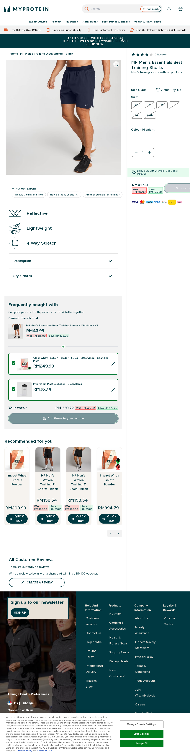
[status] (142, 152)
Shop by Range (119, 652)
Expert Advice (38, 21)
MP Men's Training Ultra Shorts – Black (46, 53)
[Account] (169, 9)
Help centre (94, 642)
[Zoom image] (116, 64)
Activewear (90, 21)
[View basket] (180, 9)
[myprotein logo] (26, 9)
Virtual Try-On (170, 90)
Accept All (141, 743)
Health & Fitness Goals (118, 640)
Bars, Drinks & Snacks (116, 21)
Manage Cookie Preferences (28, 694)
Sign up (20, 612)
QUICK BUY (19, 518)
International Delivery (94, 668)
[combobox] (122, 8)
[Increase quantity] (149, 152)
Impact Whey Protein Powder (17, 480)
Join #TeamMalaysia (145, 692)
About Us (141, 618)
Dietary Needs (118, 661)
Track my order (91, 683)
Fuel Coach (153, 9)
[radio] (136, 105)
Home (14, 53)
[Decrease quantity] (136, 152)
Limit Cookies (142, 733)
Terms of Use (44, 750)
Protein (56, 21)
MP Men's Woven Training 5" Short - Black (79, 482)
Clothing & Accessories (117, 625)
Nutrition (72, 21)
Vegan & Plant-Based (147, 21)
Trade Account (145, 680)
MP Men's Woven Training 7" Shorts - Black (48, 482)
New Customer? (117, 673)
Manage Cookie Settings (141, 724)
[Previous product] (111, 533)
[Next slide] (121, 494)
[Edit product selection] (113, 364)
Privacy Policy (144, 656)
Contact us (93, 633)
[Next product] (118, 533)
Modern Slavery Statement (145, 644)
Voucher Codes (169, 621)
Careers (140, 704)
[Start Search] (86, 8)
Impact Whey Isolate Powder (109, 480)
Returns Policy (91, 653)
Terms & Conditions (142, 668)
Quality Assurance (142, 630)
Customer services (92, 621)
